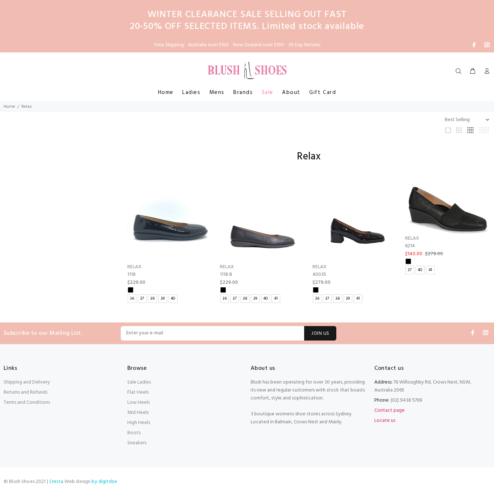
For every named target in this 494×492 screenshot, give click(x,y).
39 (163, 298)
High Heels (138, 423)
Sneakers (136, 443)
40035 (319, 274)
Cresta (56, 482)
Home (166, 92)
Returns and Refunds (25, 392)
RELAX (134, 267)
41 (276, 298)
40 (173, 298)
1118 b (226, 274)
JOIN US (320, 333)
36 (132, 298)
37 (142, 298)
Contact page (389, 410)
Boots (134, 433)
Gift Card (322, 92)
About (291, 92)
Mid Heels (138, 412)
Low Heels (138, 402)
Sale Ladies (139, 382)
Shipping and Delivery (27, 382)
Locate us (384, 420)
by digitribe (104, 482)
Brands (243, 92)
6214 (410, 246)
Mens (217, 92)
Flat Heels (138, 392)
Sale (267, 92)
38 (152, 298)
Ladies (191, 92)
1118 (131, 274)
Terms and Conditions (27, 402)
